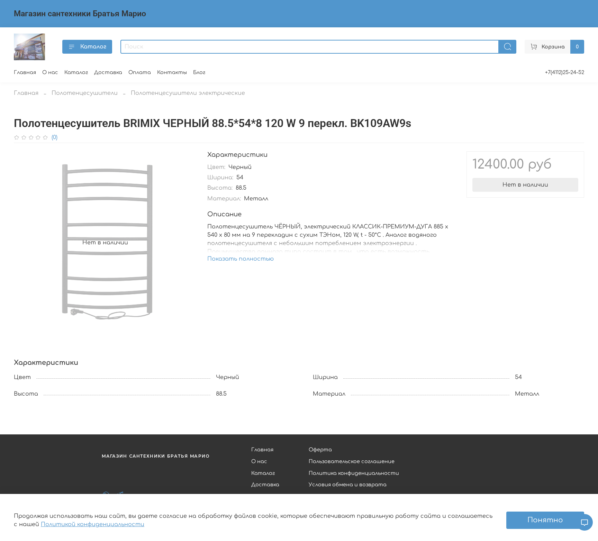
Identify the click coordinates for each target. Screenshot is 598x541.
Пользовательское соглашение (352, 461)
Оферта (320, 449)
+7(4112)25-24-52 (564, 72)
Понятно (545, 520)
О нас (50, 72)
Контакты (172, 72)
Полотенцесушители (85, 93)
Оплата (139, 72)
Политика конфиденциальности (354, 473)
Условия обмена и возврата (348, 484)
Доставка (108, 72)
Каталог (93, 47)
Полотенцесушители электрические (188, 93)
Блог (199, 72)
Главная (25, 72)
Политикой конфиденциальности (92, 524)
